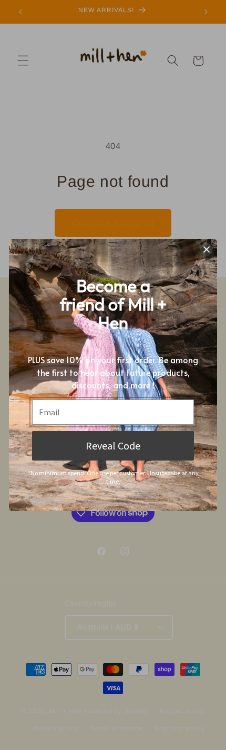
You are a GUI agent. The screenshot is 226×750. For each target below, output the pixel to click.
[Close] (206, 249)
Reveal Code (113, 445)
